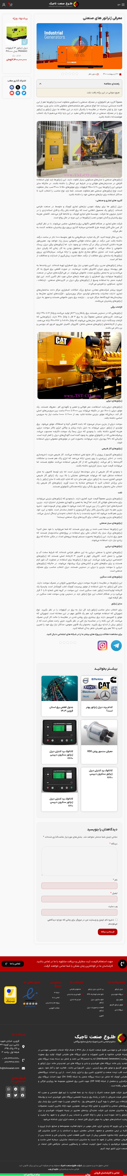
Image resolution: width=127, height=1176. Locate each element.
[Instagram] (23, 1089)
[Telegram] (16, 1089)
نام (115, 879)
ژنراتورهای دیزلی (114, 406)
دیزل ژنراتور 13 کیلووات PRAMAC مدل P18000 (17, 49)
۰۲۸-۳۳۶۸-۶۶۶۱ (11, 1062)
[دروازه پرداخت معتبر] (10, 994)
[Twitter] (16, 1095)
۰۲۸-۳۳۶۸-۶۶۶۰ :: (10, 1058)
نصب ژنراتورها (89, 217)
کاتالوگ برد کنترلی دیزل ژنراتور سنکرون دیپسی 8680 (61, 755)
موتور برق (16, 55)
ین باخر (118, 327)
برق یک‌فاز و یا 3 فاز (79, 313)
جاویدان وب (53, 1169)
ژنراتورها (51, 102)
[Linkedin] (9, 1095)
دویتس (42, 324)
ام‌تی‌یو (59, 324)
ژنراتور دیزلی (106, 427)
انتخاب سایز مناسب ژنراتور (104, 609)
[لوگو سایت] (63, 4)
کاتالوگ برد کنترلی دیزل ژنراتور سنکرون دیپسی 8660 (101, 774)
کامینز (67, 324)
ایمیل (113, 893)
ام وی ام (51, 324)
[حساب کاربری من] (4, 5)
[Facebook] (23, 1095)
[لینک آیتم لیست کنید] (115, 989)
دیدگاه (113, 843)
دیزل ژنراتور (51, 109)
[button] (40, 84)
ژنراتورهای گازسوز (113, 454)
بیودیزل (103, 438)
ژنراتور (113, 265)
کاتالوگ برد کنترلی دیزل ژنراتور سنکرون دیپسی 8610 (61, 802)
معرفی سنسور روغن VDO (100, 751)
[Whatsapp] (9, 1089)
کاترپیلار (74, 324)
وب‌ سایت (112, 906)
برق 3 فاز (75, 316)
